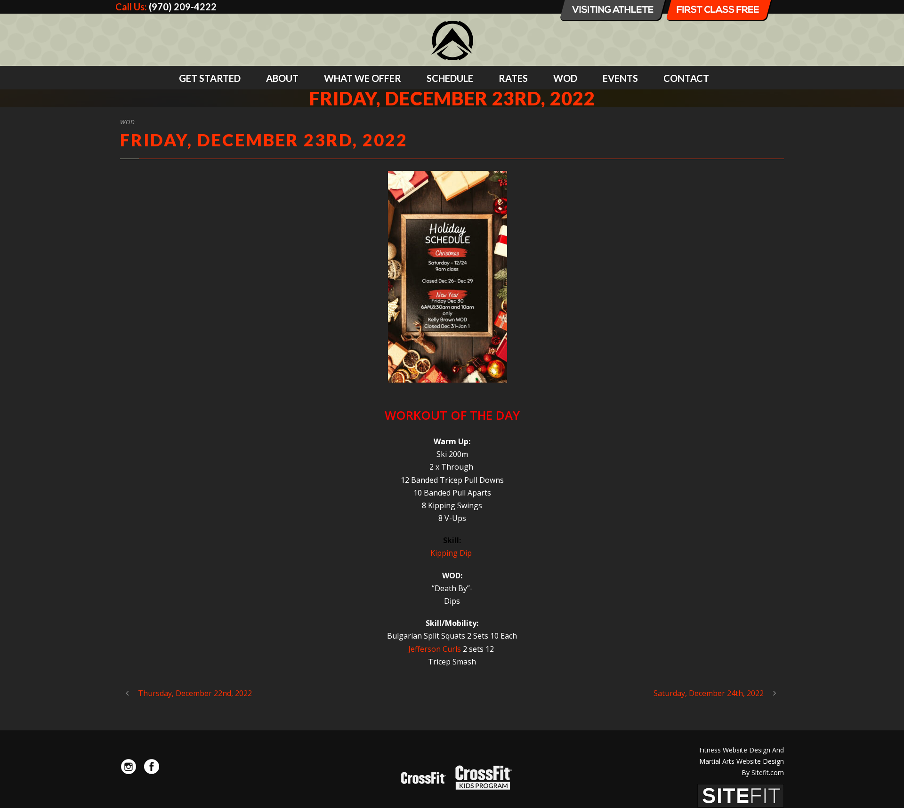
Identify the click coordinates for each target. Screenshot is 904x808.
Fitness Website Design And (741, 749)
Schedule (450, 78)
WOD (565, 78)
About (282, 78)
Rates (513, 78)
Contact (686, 78)
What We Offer (362, 78)
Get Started (210, 78)
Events (620, 78)
